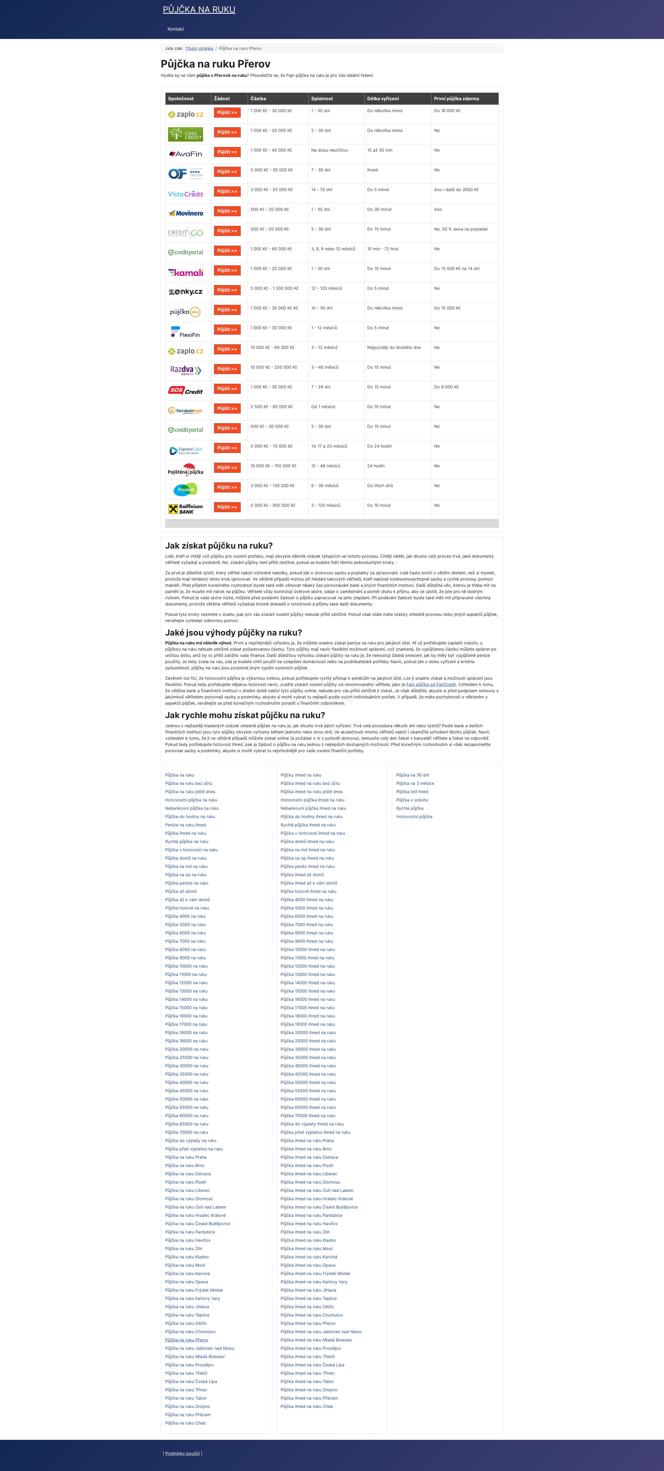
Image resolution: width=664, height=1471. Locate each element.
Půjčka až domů (181, 891)
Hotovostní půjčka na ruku (191, 799)
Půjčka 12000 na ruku (186, 982)
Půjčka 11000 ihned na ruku (307, 957)
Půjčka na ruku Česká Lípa (191, 1381)
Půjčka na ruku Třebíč (186, 1373)
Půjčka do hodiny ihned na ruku (311, 816)
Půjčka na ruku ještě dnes (190, 791)
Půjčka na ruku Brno (184, 1165)
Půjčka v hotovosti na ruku (191, 849)
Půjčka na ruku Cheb (185, 1423)
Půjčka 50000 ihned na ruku (308, 1082)
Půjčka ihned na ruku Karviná (309, 1256)
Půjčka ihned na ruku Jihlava (308, 1290)
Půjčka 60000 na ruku (186, 1115)
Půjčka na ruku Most (185, 1265)
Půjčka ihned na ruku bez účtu (310, 783)
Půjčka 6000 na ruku (185, 932)
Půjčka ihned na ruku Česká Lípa (312, 1364)
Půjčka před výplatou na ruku (194, 1148)
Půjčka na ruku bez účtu (188, 783)
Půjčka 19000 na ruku (186, 1040)
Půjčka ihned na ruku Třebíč (308, 1356)
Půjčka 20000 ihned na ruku (308, 1032)
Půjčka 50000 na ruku (186, 1099)
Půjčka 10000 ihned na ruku (308, 949)
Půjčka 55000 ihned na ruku (308, 1090)
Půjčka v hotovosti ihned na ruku (313, 833)
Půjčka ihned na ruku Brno (306, 1148)
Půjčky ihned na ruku (301, 775)
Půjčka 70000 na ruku (186, 1132)
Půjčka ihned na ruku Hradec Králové (317, 1198)
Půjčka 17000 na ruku (186, 1024)
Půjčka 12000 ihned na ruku (308, 966)
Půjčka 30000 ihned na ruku (308, 1049)
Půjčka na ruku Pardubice (190, 1231)
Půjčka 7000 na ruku (185, 941)
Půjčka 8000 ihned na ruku (307, 932)
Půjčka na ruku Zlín (183, 1248)
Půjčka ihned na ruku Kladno (308, 1240)
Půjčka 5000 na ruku (185, 924)
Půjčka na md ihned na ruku (308, 849)
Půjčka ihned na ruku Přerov (308, 1323)
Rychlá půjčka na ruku (186, 841)
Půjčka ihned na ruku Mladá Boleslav (316, 1339)
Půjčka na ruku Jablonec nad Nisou (199, 1348)
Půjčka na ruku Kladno (187, 1256)
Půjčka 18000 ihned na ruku (308, 1015)
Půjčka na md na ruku (186, 866)
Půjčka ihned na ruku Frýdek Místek (315, 1273)
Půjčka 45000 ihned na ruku (308, 1074)
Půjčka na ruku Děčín (185, 1323)
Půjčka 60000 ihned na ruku (308, 1099)
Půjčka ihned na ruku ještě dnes (312, 791)
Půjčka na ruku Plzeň (185, 1182)
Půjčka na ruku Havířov (188, 1240)
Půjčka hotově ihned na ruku (308, 891)
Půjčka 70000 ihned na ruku (308, 1115)
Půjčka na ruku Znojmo (187, 1406)
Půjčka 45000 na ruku (186, 1090)
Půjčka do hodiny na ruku (190, 816)
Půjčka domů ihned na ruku (307, 841)
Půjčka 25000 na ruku (186, 1057)
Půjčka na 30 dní (412, 775)
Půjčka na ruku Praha (185, 1157)
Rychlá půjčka (410, 808)
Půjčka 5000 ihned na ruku (307, 907)
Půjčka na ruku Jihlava (187, 1306)
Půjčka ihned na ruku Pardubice (311, 1215)
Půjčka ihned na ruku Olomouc (310, 1182)
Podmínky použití (182, 1453)
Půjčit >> (227, 112)
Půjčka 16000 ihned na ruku (308, 999)
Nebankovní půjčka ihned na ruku (313, 808)
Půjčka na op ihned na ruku (307, 858)
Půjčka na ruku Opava (186, 1281)
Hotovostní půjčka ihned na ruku (312, 799)
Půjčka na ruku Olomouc (189, 1198)
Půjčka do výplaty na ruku (190, 1140)
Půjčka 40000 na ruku (186, 1082)
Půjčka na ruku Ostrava (188, 1173)
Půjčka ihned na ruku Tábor (307, 1381)
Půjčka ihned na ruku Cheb (307, 1406)
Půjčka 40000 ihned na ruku (308, 1065)
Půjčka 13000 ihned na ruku (308, 974)
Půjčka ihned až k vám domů (309, 883)
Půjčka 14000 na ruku (186, 999)
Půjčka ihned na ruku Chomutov (312, 1315)
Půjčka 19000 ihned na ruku (308, 1024)
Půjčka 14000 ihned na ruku (308, 982)
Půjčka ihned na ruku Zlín (305, 1231)
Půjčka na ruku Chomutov (190, 1331)
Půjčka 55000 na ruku (186, 1107)
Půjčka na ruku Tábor (186, 1398)
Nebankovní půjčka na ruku (192, 808)
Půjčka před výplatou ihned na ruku (315, 1132)
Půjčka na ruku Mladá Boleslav (195, 1356)
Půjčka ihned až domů (302, 874)
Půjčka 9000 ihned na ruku (307, 941)
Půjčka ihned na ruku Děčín (307, 1306)
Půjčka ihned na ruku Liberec (309, 1173)
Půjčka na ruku (179, 775)
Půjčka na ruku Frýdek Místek (194, 1290)
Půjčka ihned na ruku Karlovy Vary (314, 1281)
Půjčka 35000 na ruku (186, 1074)
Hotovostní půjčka (414, 816)
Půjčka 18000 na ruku (186, 1032)
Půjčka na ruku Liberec (187, 1190)
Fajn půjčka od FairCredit (431, 684)
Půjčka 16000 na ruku (186, 1015)
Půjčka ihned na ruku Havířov (309, 1223)
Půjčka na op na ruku (185, 874)
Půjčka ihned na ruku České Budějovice (319, 1207)
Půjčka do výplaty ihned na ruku (312, 1123)
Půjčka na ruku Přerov (186, 1339)
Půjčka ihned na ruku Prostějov (311, 1348)
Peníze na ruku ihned (185, 824)
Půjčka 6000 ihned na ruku (307, 916)
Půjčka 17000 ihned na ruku (308, 1007)
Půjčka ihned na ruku (185, 833)
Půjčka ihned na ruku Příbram (309, 1398)
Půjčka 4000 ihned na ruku (307, 899)
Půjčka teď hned (412, 791)
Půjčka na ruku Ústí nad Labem (195, 1207)
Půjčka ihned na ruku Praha (307, 1140)
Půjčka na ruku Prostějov (189, 1364)
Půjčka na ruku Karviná (187, 1273)
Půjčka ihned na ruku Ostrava (309, 1157)
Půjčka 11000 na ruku (186, 974)
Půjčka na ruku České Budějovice (197, 1223)
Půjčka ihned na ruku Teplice (309, 1298)
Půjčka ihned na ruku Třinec (308, 1373)
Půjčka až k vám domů (187, 899)
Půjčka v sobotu (412, 799)
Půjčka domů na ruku (185, 858)
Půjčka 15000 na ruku (186, 1007)
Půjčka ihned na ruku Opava (308, 1265)
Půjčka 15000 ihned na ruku (308, 991)
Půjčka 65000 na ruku (186, 1123)
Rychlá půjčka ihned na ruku (308, 824)
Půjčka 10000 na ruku (186, 966)
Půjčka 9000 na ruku (185, 957)
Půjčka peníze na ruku (186, 883)
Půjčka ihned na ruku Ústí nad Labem (317, 1190)
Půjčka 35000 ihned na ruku (308, 1057)
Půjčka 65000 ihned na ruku (308, 1107)
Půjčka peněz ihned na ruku (308, 866)
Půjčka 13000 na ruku (186, 991)
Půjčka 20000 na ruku (186, 1049)
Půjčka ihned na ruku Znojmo (309, 1389)
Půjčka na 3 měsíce (415, 783)
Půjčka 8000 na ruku (185, 949)
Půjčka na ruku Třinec (186, 1389)
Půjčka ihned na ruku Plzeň (307, 1165)
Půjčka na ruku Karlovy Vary (192, 1298)
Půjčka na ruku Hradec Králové (195, 1215)
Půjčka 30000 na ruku (186, 1065)
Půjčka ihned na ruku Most (307, 1248)
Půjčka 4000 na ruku (185, 916)
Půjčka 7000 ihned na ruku (307, 924)
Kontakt (176, 29)
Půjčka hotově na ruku (187, 907)
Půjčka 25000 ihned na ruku (308, 1040)
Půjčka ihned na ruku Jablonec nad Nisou (321, 1331)
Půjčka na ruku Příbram (188, 1414)
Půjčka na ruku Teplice (187, 1315)
